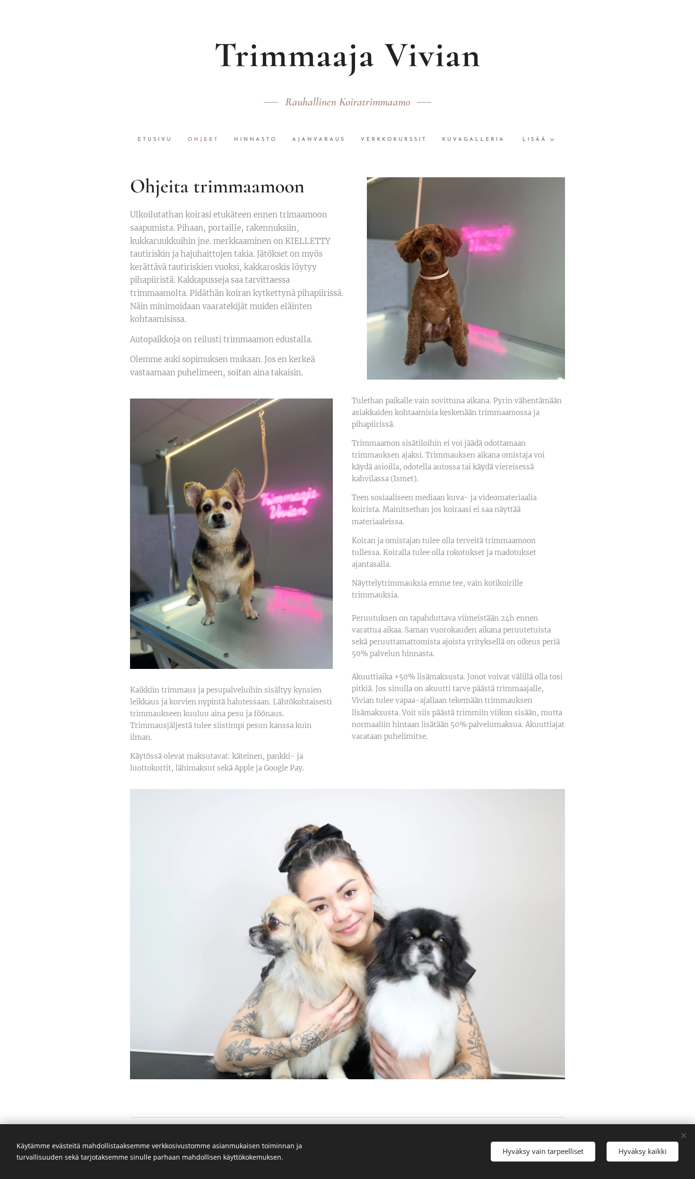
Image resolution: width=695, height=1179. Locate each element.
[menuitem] (159, 140)
